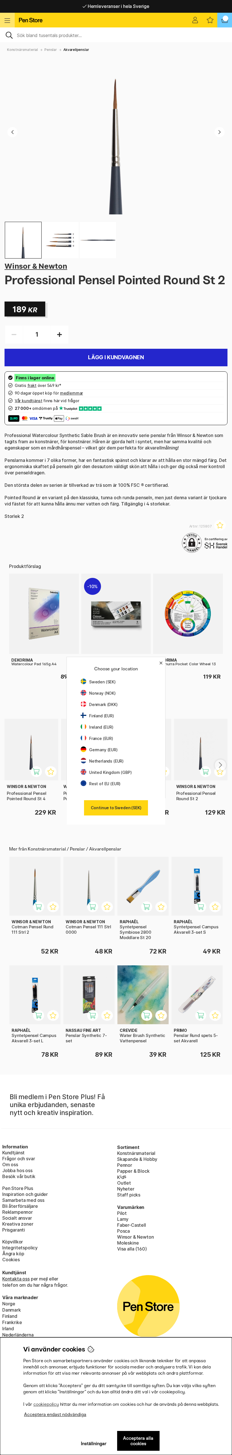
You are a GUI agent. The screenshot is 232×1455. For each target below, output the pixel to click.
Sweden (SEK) (102, 681)
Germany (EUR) (103, 749)
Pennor (124, 1165)
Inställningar (94, 1443)
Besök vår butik (18, 1176)
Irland (8, 1328)
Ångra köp (13, 1253)
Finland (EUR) (101, 715)
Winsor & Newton (36, 266)
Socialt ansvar (17, 1218)
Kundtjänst (13, 1152)
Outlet (124, 1183)
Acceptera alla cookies (138, 1440)
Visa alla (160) (132, 1249)
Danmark (11, 1310)
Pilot (122, 1213)
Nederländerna (18, 1335)
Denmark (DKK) (103, 704)
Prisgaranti (13, 1230)
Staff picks (128, 1195)
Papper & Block (133, 1171)
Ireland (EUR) (101, 727)
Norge (8, 1304)
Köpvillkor (12, 1242)
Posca (123, 1231)
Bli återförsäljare (20, 1206)
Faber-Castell (131, 1225)
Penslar (50, 50)
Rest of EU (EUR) (105, 783)
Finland (9, 1316)
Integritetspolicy (20, 1247)
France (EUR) (101, 738)
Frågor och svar (18, 1158)
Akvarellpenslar (76, 50)
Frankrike (12, 1322)
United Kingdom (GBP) (110, 772)
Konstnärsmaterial (22, 50)
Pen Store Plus (17, 1188)
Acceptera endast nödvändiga (55, 1414)
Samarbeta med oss (23, 1200)
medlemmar (71, 393)
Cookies (11, 1259)
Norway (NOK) (102, 693)
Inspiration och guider (25, 1194)
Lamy (122, 1219)
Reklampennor (17, 1212)
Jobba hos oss (17, 1170)
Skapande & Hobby (137, 1159)
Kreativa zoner (17, 1224)
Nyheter (125, 1189)
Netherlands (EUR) (106, 761)
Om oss (10, 1164)
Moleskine (128, 1243)
